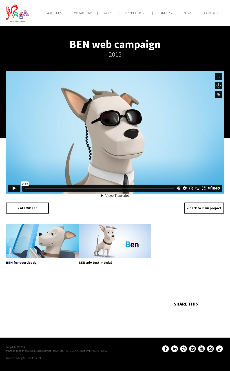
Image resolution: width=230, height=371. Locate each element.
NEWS (188, 13)
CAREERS (165, 13)
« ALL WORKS (28, 208)
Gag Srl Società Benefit (30, 358)
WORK (108, 13)
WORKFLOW (83, 13)
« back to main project (204, 208)
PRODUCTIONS (135, 13)
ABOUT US (54, 13)
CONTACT (211, 13)
